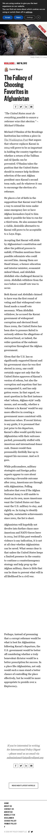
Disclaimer (9, 818)
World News (9, 63)
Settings (30, 17)
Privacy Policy (10, 824)
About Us (8, 806)
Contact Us (9, 809)
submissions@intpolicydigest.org (25, 757)
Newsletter (9, 815)
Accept (7, 17)
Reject (18, 17)
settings (29, 12)
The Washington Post (16, 139)
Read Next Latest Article (23, 786)
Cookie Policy (10, 821)
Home (6, 803)
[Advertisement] (23, 605)
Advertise (8, 812)
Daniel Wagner (16, 69)
